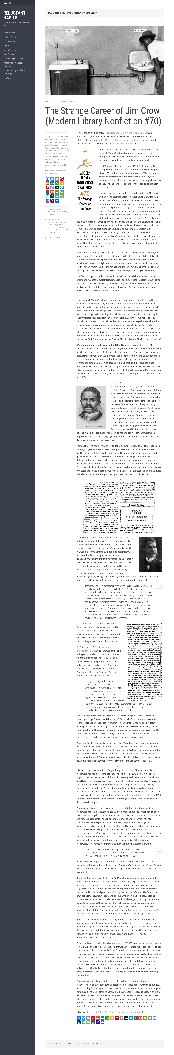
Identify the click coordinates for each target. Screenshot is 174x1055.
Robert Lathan (84, 630)
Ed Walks (7, 78)
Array (95, 1044)
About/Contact (9, 32)
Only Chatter (8, 54)
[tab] (5, 3)
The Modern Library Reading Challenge (120, 139)
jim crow (52, 225)
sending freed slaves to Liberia (138, 795)
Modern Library (55, 209)
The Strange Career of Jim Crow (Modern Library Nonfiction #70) (103, 116)
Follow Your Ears (10, 50)
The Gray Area (9, 41)
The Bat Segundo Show (13, 58)
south (65, 227)
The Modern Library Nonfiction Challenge (127, 132)
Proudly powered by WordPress (62, 1044)
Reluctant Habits (14, 15)
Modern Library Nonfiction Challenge (14, 72)
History (62, 222)
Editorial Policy (9, 37)
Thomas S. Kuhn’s (114, 1011)
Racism (51, 214)
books (51, 220)
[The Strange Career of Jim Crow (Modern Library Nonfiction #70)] (104, 61)
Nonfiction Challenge (57, 212)
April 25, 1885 (149, 407)
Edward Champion (67, 102)
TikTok (6, 45)
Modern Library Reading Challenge (13, 64)
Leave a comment (55, 238)
